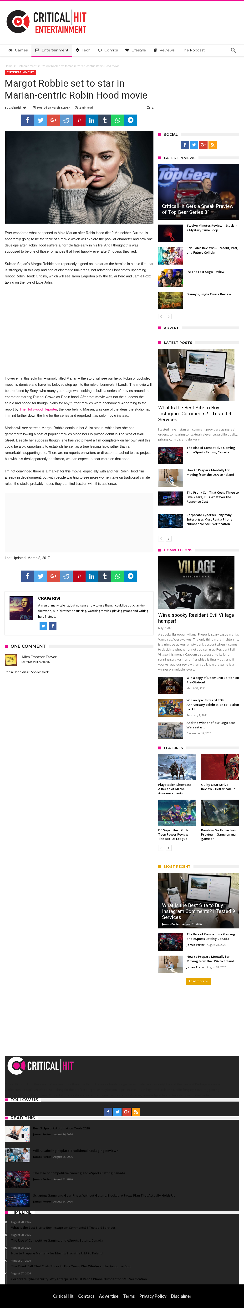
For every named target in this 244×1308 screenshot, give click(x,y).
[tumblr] (104, 120)
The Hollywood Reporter (38, 409)
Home (8, 66)
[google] (53, 120)
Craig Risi (15, 107)
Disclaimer (181, 1296)
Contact (86, 1296)
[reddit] (66, 120)
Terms (129, 1296)
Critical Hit (63, 1296)
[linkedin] (92, 120)
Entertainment (27, 66)
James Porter (171, 924)
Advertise (108, 1296)
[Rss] (212, 145)
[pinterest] (79, 120)
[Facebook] (185, 145)
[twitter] (40, 120)
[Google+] (203, 145)
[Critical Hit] (46, 8)
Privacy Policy (153, 1296)
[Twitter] (194, 145)
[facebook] (27, 120)
